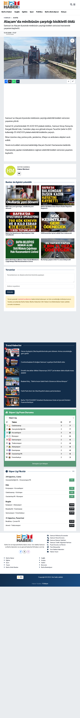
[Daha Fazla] (18, 81)
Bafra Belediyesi (52, 12)
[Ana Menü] (74, 4)
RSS (21, 577)
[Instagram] (28, 551)
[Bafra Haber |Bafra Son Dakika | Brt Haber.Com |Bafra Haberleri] (11, 4)
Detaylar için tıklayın (40, 464)
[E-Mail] (19, 173)
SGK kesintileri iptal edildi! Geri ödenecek (56, 233)
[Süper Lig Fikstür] (73, 471)
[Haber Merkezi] (11, 170)
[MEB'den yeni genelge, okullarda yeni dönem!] (22, 195)
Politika (39, 12)
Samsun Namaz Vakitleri (58, 540)
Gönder (10, 292)
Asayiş (15, 18)
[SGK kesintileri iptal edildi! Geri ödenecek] (57, 222)
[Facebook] (20, 551)
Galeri (43, 562)
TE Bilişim (45, 583)
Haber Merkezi (23, 169)
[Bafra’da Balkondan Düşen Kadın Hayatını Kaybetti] (57, 195)
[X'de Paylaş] (10, 81)
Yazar (8, 565)
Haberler (7, 18)
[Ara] (71, 4)
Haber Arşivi (54, 552)
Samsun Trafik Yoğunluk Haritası (60, 542)
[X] (24, 551)
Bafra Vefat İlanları (12, 567)
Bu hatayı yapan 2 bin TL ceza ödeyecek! (56, 259)
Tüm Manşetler (55, 547)
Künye (63, 12)
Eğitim (24, 12)
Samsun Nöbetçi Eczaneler (59, 535)
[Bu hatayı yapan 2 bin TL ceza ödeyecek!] (57, 248)
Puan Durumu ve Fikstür (58, 545)
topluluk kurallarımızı (25, 299)
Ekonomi (44, 565)
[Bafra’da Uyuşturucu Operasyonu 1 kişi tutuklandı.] (22, 222)
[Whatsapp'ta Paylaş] (14, 81)
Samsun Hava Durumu (57, 538)
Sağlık (16, 12)
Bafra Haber (7, 12)
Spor (32, 12)
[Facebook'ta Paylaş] (6, 81)
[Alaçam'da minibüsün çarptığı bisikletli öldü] (40, 58)
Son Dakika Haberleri (57, 549)
